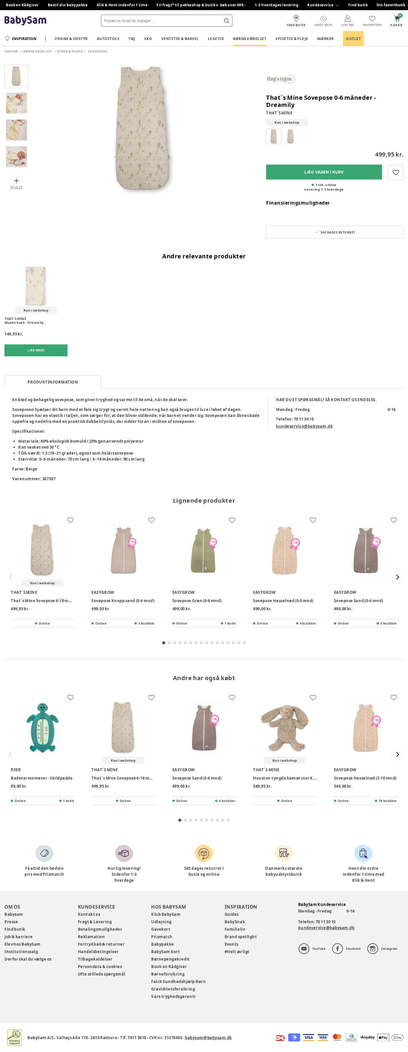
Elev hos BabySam (22, 944)
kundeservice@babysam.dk (304, 426)
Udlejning (161, 921)
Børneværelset (249, 38)
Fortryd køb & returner (101, 944)
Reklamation (91, 936)
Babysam (13, 914)
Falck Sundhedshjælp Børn (178, 981)
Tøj (131, 38)
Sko (148, 38)
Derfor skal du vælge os (28, 959)
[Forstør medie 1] (144, 130)
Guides (232, 914)
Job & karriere (18, 936)
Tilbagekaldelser (95, 959)
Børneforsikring (168, 974)
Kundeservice (320, 4)
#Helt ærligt (237, 951)
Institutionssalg (21, 951)
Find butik (358, 4)
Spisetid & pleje (291, 38)
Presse (11, 921)
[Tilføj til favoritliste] (396, 172)
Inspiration (24, 38)
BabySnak (235, 921)
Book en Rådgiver (22, 4)
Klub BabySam (165, 914)
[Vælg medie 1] (16, 76)
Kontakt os (89, 914)
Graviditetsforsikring (173, 989)
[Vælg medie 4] (16, 157)
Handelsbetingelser (98, 951)
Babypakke (162, 944)
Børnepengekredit (170, 959)
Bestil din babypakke (68, 4)
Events (231, 944)
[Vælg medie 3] (16, 130)
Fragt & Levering (95, 921)
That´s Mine (279, 113)
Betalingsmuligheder (100, 929)
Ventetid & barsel (180, 38)
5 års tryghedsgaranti (173, 996)
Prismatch (162, 936)
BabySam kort (165, 951)
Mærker (325, 38)
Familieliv (235, 929)
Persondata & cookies (100, 966)
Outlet (353, 38)
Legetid (216, 38)
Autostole (108, 38)
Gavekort (160, 929)
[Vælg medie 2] (16, 103)
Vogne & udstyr (71, 38)
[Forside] (25, 21)
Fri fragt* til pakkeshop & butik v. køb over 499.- (201, 4)
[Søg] (226, 20)
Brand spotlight (241, 936)
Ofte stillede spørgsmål (101, 974)
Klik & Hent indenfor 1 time (122, 4)
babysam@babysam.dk (208, 1037)
